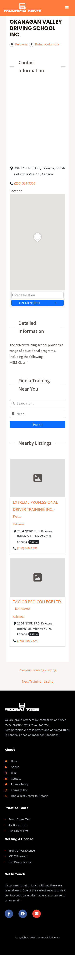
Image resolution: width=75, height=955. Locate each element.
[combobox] (37, 295)
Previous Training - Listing (37, 670)
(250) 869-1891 (27, 548)
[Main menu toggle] (66, 7)
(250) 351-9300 (24, 183)
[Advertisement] (37, 118)
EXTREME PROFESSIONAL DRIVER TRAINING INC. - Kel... (35, 509)
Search (37, 424)
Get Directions (29, 302)
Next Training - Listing (37, 681)
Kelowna (18, 524)
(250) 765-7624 (27, 641)
